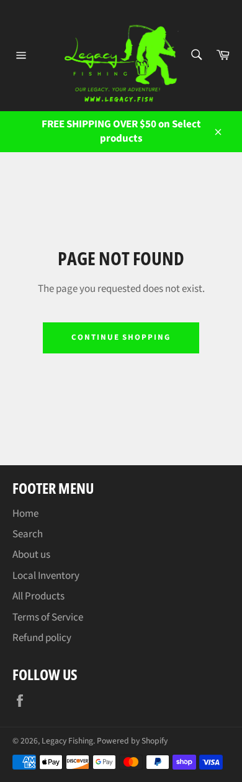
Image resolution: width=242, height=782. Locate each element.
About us (31, 554)
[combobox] (196, 56)
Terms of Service (47, 617)
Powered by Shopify (132, 741)
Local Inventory (45, 575)
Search (27, 534)
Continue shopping (121, 337)
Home (25, 513)
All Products (38, 596)
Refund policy (41, 637)
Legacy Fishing (67, 741)
